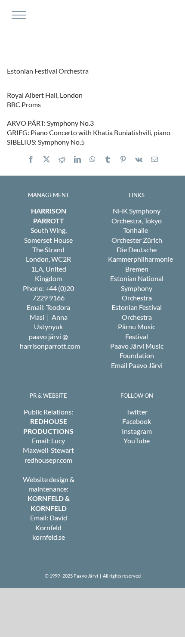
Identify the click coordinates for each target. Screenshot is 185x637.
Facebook (136, 421)
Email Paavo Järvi (137, 365)
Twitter (137, 412)
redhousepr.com (48, 460)
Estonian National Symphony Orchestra (136, 288)
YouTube (136, 440)
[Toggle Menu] (18, 15)
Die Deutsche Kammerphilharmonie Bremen (140, 259)
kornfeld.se (48, 537)
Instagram (137, 431)
